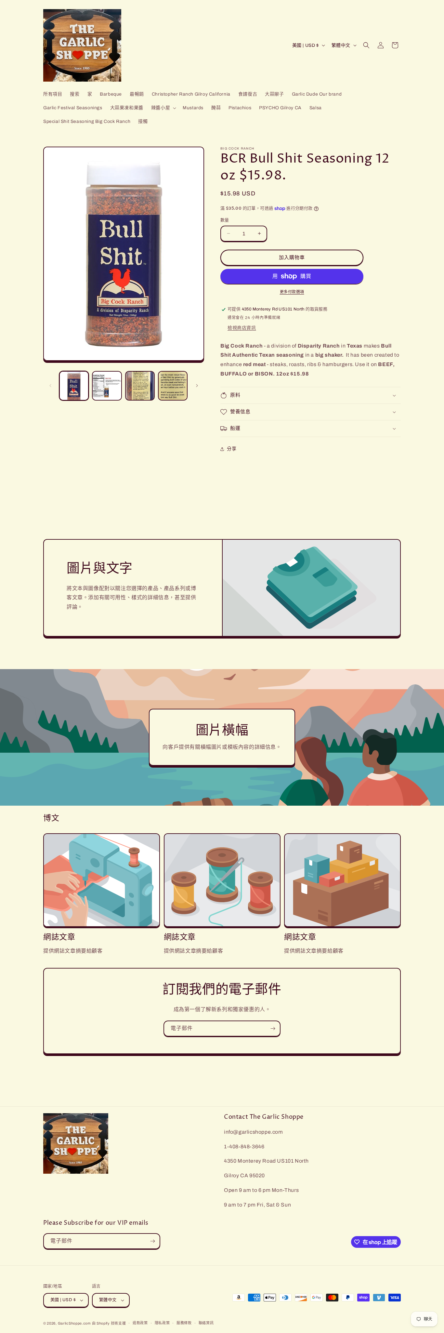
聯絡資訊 (206, 1323)
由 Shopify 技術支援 (109, 1323)
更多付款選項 (292, 292)
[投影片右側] (197, 385)
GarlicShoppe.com (74, 1323)
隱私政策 (162, 1323)
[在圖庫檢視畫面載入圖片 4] (173, 386)
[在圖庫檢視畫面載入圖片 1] (74, 386)
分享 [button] (231, 448)
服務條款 (184, 1323)
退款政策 (140, 1323)
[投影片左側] (50, 385)
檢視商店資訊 (242, 327)
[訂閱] (273, 1028)
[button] (163, 108)
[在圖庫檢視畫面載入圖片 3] (140, 386)
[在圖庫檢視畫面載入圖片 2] (107, 386)
